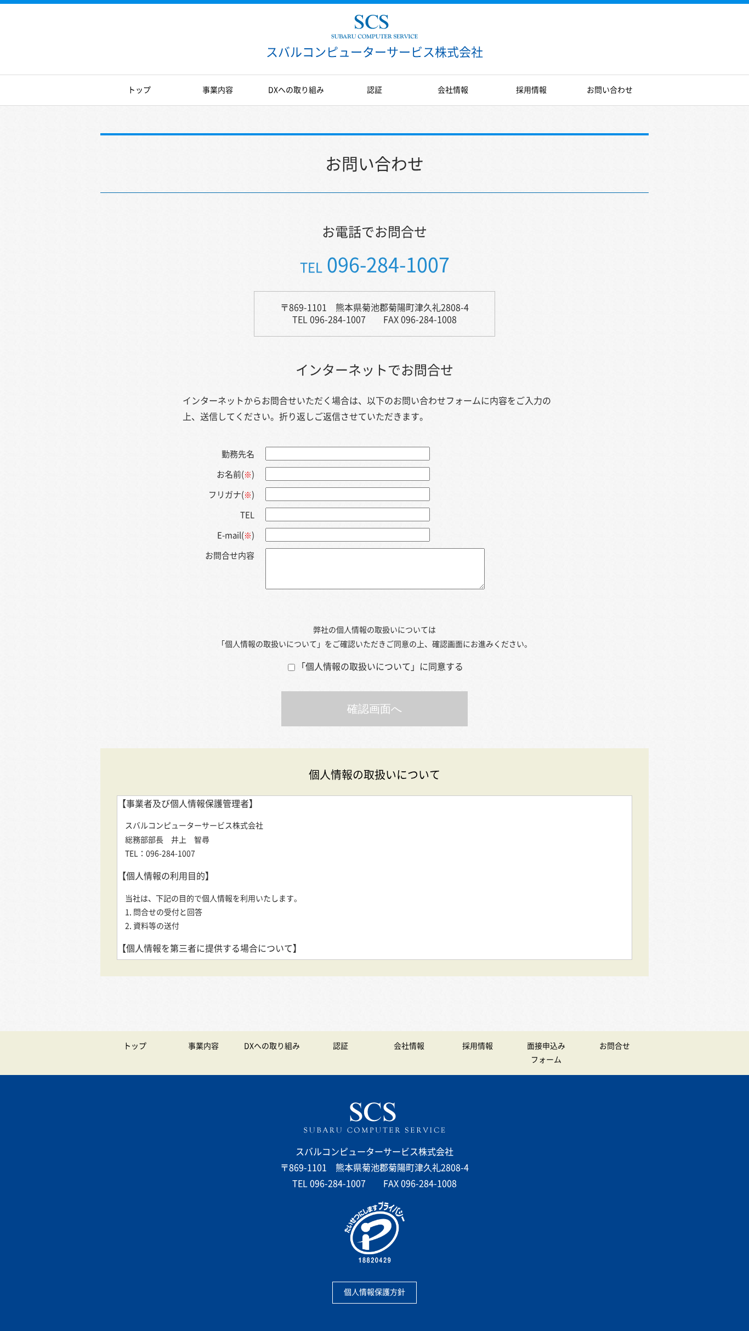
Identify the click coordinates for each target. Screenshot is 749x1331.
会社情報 (453, 90)
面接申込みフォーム (546, 1052)
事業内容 (217, 90)
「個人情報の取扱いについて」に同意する (380, 666)
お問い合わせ (610, 90)
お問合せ (614, 1046)
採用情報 (531, 90)
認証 (374, 90)
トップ (139, 90)
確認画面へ (374, 709)
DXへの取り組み (296, 90)
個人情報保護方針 (374, 1292)
